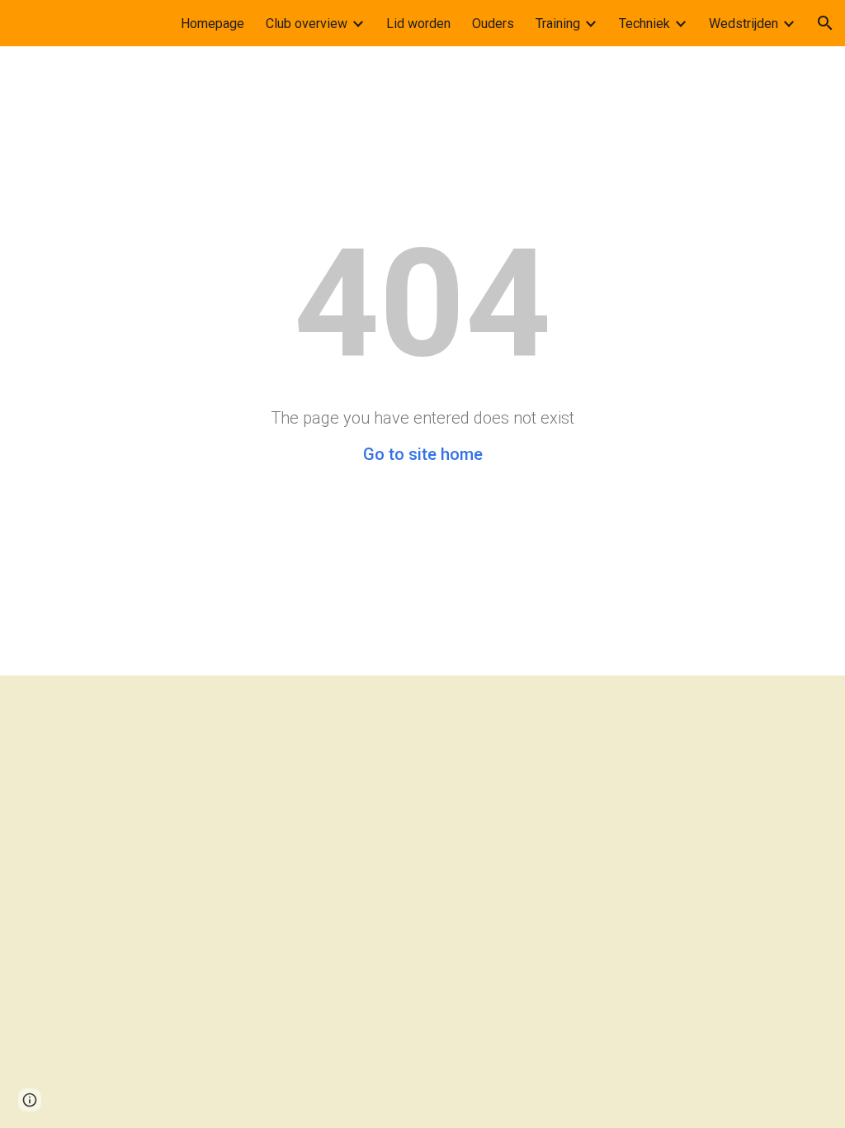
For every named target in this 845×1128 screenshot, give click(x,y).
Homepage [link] (212, 23)
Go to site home (423, 454)
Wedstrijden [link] (743, 23)
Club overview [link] (306, 23)
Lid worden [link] (418, 23)
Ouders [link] (493, 23)
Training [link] (558, 23)
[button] (825, 23)
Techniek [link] (644, 23)
